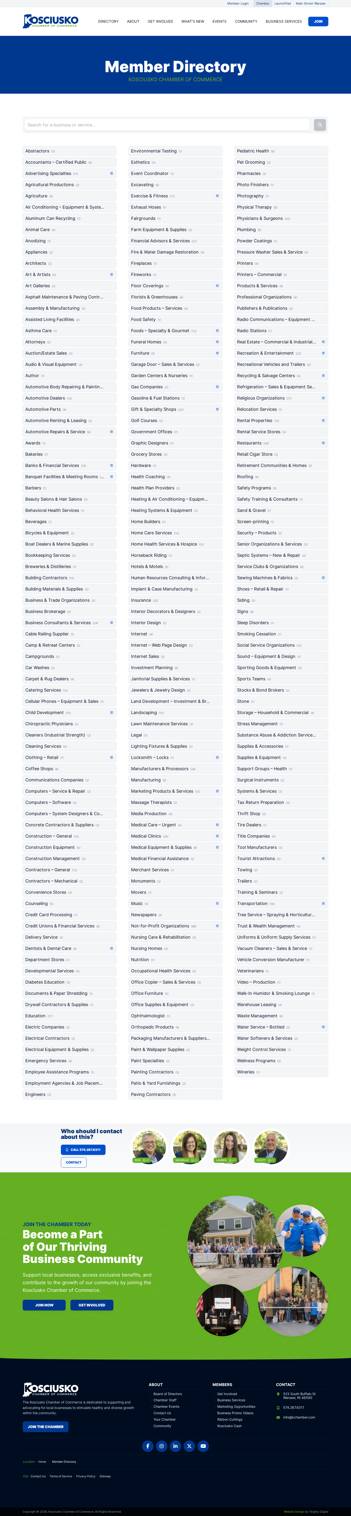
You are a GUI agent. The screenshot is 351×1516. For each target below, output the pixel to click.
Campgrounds (42, 656)
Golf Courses (147, 420)
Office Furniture (150, 993)
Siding (246, 600)
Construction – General (52, 836)
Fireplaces (144, 263)
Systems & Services (259, 791)
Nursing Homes (149, 948)
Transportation (256, 903)
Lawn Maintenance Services (162, 723)
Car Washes (40, 667)
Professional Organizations (267, 296)
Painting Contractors (155, 1071)
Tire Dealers (251, 824)
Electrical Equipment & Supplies (59, 1049)
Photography (253, 195)
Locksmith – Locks (152, 757)
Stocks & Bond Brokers (263, 690)
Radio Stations (254, 330)
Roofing (248, 476)
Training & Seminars (260, 892)
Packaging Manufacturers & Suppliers (170, 1038)
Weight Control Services (264, 1049)
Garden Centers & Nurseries (162, 375)
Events (220, 21)
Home (42, 1461)
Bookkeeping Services (50, 555)
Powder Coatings (257, 240)
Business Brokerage (48, 611)
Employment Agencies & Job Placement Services (64, 1083)
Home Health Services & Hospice (167, 544)
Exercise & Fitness (153, 195)
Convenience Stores (48, 892)
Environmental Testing (156, 150)
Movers (141, 892)
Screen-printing (255, 521)
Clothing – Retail (44, 757)
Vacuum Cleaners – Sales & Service (274, 948)
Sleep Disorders (255, 622)
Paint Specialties (150, 1060)
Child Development (48, 712)
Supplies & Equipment (262, 757)
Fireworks (143, 274)
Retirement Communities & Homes (274, 465)
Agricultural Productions (52, 184)
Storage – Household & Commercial (275, 712)
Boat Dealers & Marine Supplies (59, 544)
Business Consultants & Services (61, 622)
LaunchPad (283, 3)
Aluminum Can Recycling (52, 218)
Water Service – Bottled (263, 1026)
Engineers (38, 1094)
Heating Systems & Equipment (164, 510)
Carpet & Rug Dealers (49, 678)
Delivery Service (44, 937)
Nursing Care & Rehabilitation (163, 937)
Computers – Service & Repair (58, 791)
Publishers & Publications (265, 308)
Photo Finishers (255, 184)
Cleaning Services (46, 746)
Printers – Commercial (262, 274)
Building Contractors (49, 577)
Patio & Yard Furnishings (158, 1083)
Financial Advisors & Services (164, 240)
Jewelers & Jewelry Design (161, 690)
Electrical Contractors (50, 1038)
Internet (142, 633)
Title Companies (256, 836)
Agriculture (39, 195)
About (133, 21)
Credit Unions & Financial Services (62, 925)
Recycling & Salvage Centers (269, 375)
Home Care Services (155, 532)
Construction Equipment (52, 847)
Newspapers (146, 914)
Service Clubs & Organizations (270, 566)
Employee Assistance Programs (59, 1071)
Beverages (38, 521)
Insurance (144, 600)
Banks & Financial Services (55, 465)
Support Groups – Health (264, 768)
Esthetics (143, 162)
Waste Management (260, 1015)
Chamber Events (166, 1406)
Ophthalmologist (150, 1015)
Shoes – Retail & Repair (263, 588)
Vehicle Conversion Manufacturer (273, 959)
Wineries (248, 1071)
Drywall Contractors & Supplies (59, 1004)
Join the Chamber (46, 1426)
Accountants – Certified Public (58, 162)
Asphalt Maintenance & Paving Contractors (64, 296)
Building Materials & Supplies (57, 588)
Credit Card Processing (51, 914)
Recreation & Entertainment (269, 353)
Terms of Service (61, 1476)
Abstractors (40, 150)
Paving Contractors (153, 1094)
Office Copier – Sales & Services (166, 982)
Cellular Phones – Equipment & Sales (64, 701)
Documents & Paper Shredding (59, 993)
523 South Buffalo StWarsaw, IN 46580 (299, 1396)
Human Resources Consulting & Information (170, 577)
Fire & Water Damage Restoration (167, 251)
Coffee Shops (41, 768)
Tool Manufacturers (259, 847)
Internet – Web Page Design (162, 645)
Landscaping (147, 712)
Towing (247, 869)
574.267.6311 (293, 1407)
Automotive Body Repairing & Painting (64, 386)
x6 (147, 1160)
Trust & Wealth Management (268, 925)
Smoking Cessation (259, 633)
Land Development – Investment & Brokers (170, 701)
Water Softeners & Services (267, 1038)
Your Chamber (165, 1419)
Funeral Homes (149, 341)
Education (39, 1015)
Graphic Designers (152, 442)
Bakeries (36, 454)
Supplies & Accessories (262, 746)
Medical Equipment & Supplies (164, 847)
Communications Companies (57, 779)
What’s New (192, 21)
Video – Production (259, 982)
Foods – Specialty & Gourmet (164, 330)
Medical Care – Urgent (156, 824)
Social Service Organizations (269, 645)
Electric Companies (47, 1026)
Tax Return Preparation (263, 802)
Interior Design (148, 622)
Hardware (143, 465)
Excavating (145, 184)
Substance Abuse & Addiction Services (276, 734)
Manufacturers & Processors (163, 768)
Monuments (146, 880)
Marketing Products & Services (165, 791)
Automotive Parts (45, 409)
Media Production (151, 813)
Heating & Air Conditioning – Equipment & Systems (170, 499)
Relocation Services (259, 409)
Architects (38, 263)
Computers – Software (51, 802)
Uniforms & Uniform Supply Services (276, 937)
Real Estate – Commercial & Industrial (276, 341)
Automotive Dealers (48, 398)
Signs (245, 611)
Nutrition (142, 959)
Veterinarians (253, 970)
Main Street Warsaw (311, 3)
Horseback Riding (151, 555)
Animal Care (40, 229)
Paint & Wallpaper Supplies (160, 1049)
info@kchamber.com (299, 1417)
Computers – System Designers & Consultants (64, 813)
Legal (139, 734)
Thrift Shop (251, 813)
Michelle (182, 1160)
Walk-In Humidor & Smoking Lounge (276, 993)
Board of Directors (168, 1394)
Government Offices (154, 431)
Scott (261, 1160)
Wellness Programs (259, 1060)
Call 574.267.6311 (86, 1150)
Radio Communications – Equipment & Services (276, 319)
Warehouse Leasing (259, 1004)
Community (246, 21)
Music (139, 903)
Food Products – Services (159, 308)
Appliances (39, 251)
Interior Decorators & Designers (166, 611)
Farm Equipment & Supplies (161, 229)
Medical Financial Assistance (162, 858)
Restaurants (253, 442)
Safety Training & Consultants (270, 499)
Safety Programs (257, 487)
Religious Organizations (264, 398)
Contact (74, 1162)
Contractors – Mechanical (54, 880)
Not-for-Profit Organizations (163, 925)
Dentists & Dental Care (51, 948)
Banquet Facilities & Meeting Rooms (64, 476)
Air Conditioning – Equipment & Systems (64, 207)
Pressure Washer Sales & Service (272, 251)
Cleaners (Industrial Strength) (58, 734)
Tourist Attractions (259, 858)
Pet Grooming (254, 162)
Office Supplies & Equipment (162, 1004)
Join (318, 21)
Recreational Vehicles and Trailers (274, 364)
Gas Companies (149, 386)
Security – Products (259, 532)
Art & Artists (40, 274)
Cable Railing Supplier (49, 633)
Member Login (238, 3)
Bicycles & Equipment (49, 532)
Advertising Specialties (51, 173)
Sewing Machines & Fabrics (267, 577)
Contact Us (162, 1413)
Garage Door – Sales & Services (165, 364)
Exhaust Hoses (148, 207)
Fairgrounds (146, 218)
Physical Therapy (257, 207)
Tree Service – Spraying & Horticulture (276, 914)
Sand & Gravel (254, 510)
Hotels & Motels (149, 566)
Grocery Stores (149, 454)
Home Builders (148, 521)
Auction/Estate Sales (49, 353)
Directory (108, 21)
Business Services (284, 21)
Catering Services (46, 690)
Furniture (143, 353)
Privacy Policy (86, 1476)
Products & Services (260, 285)
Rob (137, 1160)
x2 (233, 1160)
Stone (245, 701)
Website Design (294, 1511)
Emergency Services (48, 1060)
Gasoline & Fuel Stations (158, 398)
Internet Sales (148, 656)
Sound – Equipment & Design (269, 656)
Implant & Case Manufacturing (164, 588)
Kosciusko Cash (229, 1426)
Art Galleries (40, 285)
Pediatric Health (256, 150)
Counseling (39, 903)
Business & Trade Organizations (60, 600)
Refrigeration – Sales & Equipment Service (276, 386)
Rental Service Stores (261, 431)
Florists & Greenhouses (157, 296)
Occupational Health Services (163, 970)
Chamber (263, 3)
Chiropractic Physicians (51, 723)
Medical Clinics (149, 836)
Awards (35, 442)
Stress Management (260, 723)
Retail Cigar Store (257, 454)
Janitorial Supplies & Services (163, 678)
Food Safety (146, 319)
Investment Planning (154, 667)
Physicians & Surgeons (263, 218)
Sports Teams (254, 678)
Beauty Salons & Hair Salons (56, 499)
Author (34, 375)
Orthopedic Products (155, 1026)
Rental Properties (258, 420)
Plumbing (249, 229)
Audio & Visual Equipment (53, 364)
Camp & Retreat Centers (52, 645)
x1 (272, 1160)
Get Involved (160, 21)
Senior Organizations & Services (272, 544)
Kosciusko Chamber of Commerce (51, 21)
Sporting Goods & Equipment (269, 667)
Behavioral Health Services (54, 510)
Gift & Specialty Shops (157, 409)
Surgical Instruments (260, 779)
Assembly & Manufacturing (55, 308)
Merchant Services (152, 869)
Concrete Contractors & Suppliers (62, 824)
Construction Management (55, 858)
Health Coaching (150, 476)
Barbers (35, 487)
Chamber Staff (165, 1400)
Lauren (221, 1160)
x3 (195, 1160)
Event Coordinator (152, 173)
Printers (248, 263)
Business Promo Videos (235, 1413)
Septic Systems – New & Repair (271, 555)
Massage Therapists (154, 802)
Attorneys (38, 341)
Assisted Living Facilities (52, 319)
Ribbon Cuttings (229, 1419)
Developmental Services (52, 970)
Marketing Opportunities (236, 1406)
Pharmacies (251, 173)
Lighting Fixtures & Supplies (162, 746)
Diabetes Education (47, 982)
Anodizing (38, 240)
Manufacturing (148, 779)
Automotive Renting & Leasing (58, 420)
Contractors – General (51, 869)
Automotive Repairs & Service (57, 431)
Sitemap (105, 1476)
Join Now (44, 1305)
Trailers (247, 880)
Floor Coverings (150, 285)
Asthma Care (41, 330)
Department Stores (47, 959)
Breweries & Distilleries (50, 566)
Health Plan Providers (155, 487)
